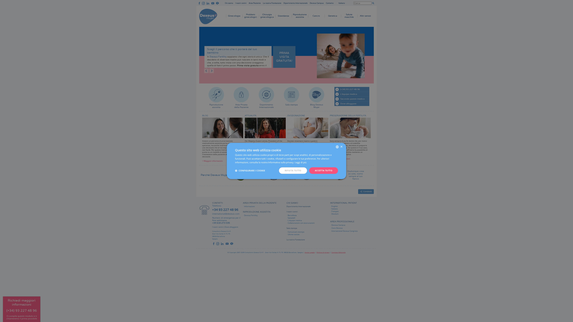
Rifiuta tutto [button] (293, 170)
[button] (250, 170)
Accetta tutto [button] (323, 170)
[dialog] (286, 161)
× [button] (341, 147)
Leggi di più (300, 162)
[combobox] (337, 146)
